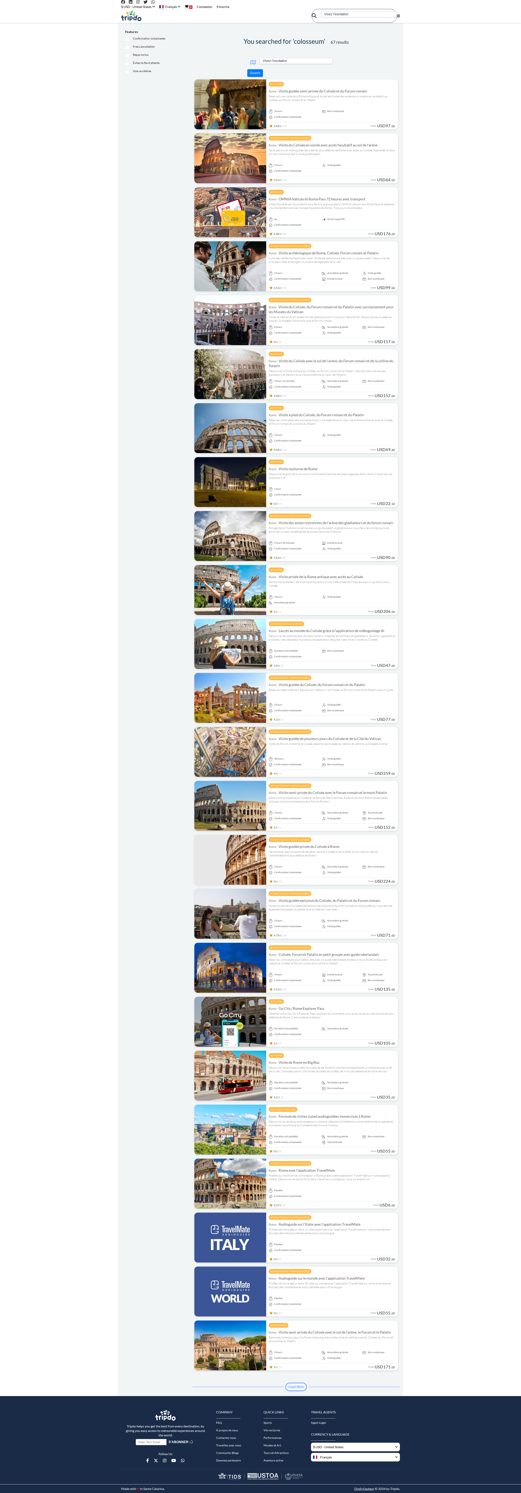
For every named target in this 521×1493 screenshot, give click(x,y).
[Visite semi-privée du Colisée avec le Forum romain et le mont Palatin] (230, 805)
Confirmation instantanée (149, 38)
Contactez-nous (226, 1437)
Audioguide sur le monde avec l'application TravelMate (317, 1278)
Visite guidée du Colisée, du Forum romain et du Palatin (317, 684)
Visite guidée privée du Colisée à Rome (304, 846)
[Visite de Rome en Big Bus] (230, 1075)
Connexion (204, 7)
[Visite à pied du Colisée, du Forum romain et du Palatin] (230, 428)
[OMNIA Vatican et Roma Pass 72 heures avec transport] (230, 212)
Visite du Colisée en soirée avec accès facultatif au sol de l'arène (323, 145)
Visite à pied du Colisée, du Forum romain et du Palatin (316, 415)
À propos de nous (227, 1430)
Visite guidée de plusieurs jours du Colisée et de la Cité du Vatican (325, 738)
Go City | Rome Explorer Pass (296, 1008)
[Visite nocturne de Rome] (230, 482)
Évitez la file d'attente (146, 63)
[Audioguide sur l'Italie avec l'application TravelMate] (230, 1237)
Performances (272, 1437)
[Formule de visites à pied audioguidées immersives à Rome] (230, 1129)
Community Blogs (227, 1453)
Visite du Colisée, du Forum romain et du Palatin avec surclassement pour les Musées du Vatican (331, 309)
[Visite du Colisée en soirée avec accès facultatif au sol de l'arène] (230, 158)
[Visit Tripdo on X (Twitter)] (147, 2)
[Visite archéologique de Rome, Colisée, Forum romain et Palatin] (230, 266)
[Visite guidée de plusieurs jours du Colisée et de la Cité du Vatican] (230, 751)
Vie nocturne (272, 1430)
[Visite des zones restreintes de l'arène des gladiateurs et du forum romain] (230, 536)
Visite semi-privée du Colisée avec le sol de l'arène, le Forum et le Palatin (330, 1332)
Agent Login (318, 1422)
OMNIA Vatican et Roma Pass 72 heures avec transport (317, 199)
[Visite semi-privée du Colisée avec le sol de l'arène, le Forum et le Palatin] (230, 1345)
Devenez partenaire (228, 1460)
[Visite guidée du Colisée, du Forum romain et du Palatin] (230, 697)
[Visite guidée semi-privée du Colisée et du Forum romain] (230, 104)
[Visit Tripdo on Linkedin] (132, 2)
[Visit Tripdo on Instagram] (139, 2)
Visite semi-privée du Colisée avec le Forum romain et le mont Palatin (328, 792)
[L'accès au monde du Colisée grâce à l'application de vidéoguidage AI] (230, 644)
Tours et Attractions (276, 1453)
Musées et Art (272, 1445)
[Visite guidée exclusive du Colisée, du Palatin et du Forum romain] (230, 913)
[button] (355, 1457)
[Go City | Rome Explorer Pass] (230, 1021)
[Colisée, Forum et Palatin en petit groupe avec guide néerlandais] (230, 967)
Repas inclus (141, 54)
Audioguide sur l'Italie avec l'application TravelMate (314, 1224)
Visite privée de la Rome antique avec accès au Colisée (316, 576)
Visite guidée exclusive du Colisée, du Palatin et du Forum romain (324, 900)
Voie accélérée (142, 71)
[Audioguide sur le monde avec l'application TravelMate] (230, 1291)
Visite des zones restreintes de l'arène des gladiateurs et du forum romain (331, 522)
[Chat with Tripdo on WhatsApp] (154, 2)
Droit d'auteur (364, 1489)
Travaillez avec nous (228, 1445)
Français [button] (171, 7)
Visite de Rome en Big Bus (294, 1062)
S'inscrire (223, 7)
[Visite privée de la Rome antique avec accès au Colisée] (230, 590)
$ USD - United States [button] (136, 7)
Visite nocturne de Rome (293, 469)
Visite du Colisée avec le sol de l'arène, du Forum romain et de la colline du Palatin (331, 363)
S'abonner (179, 1442)
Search (255, 73)
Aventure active (273, 1460)
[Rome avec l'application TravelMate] (230, 1183)
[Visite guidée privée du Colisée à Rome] (230, 859)
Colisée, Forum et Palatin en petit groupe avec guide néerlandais (324, 954)
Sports (268, 1422)
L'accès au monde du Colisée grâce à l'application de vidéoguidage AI (326, 630)
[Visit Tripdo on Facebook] (124, 2)
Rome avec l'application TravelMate (302, 1170)
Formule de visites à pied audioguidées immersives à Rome (319, 1116)
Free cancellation (144, 46)
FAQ (219, 1422)
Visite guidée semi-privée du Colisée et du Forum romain (318, 91)
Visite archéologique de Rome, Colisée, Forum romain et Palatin (324, 253)
